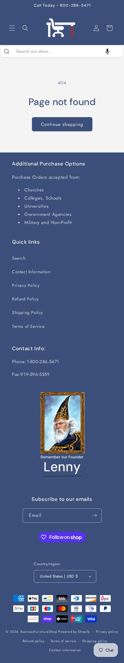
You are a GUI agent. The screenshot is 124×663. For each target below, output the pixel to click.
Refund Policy (25, 299)
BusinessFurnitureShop (38, 631)
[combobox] (62, 51)
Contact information (65, 650)
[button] (12, 28)
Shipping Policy (27, 312)
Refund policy (34, 641)
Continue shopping (62, 124)
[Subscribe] (94, 515)
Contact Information (31, 272)
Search (19, 258)
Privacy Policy (25, 285)
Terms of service (63, 641)
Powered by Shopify (74, 631)
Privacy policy (107, 631)
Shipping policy (94, 641)
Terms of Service (28, 326)
